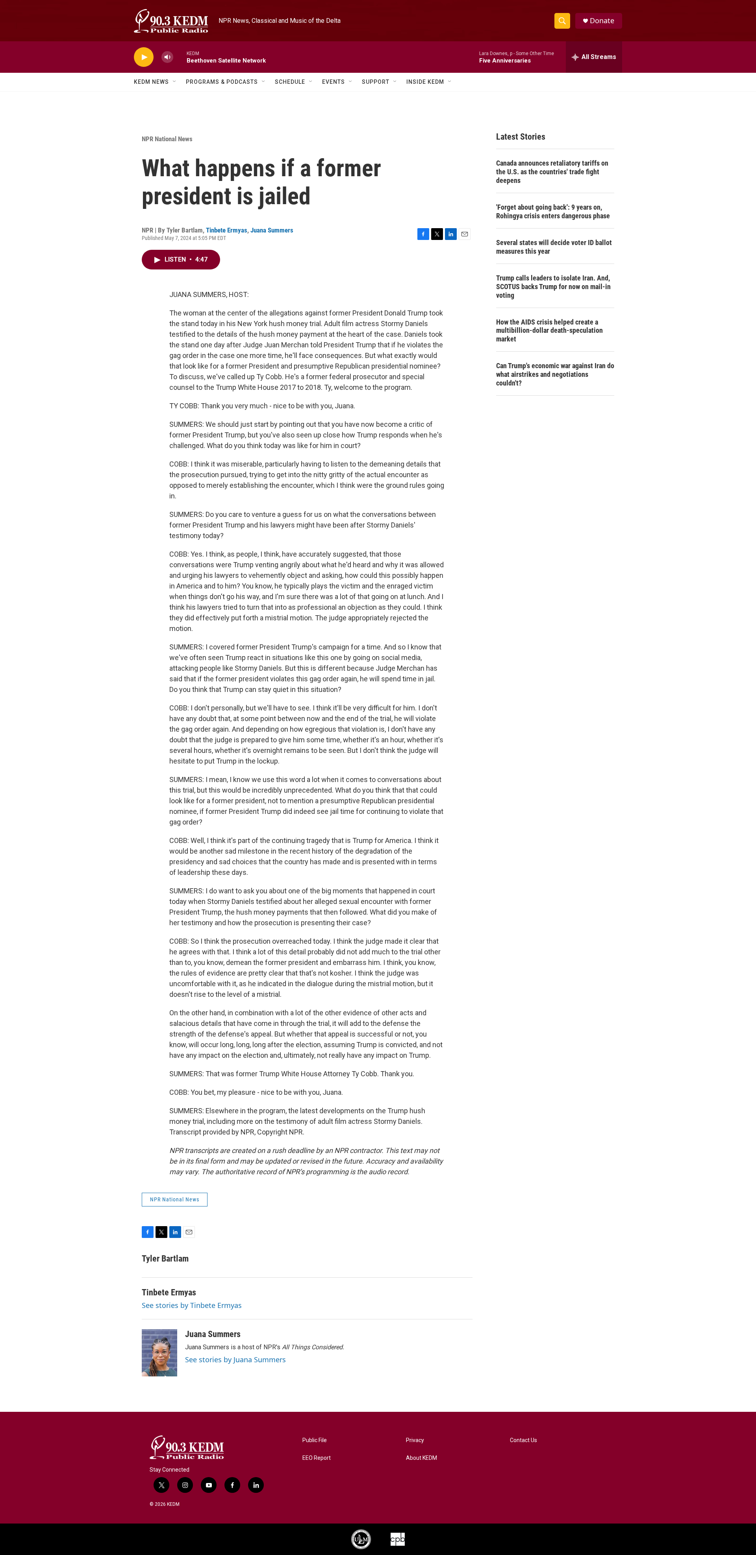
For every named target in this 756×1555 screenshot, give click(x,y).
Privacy (415, 1440)
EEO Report (316, 1458)
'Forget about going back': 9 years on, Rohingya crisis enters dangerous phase (553, 211)
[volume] (167, 57)
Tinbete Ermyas (226, 230)
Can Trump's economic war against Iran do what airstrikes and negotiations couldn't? (555, 374)
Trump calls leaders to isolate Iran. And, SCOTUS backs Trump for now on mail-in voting (553, 286)
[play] (143, 57)
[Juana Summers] (159, 1352)
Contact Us (523, 1440)
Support (375, 82)
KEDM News (151, 82)
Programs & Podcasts (222, 82)
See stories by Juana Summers (235, 1359)
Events (333, 82)
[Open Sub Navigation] (175, 82)
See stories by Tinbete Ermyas (192, 1305)
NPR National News (167, 139)
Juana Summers (271, 230)
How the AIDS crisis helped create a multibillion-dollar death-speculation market (549, 330)
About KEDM (421, 1458)
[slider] (180, 57)
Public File (314, 1440)
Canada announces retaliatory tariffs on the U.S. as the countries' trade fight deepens (552, 171)
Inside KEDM (425, 82)
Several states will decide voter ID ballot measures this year (554, 246)
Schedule (290, 82)
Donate (602, 21)
